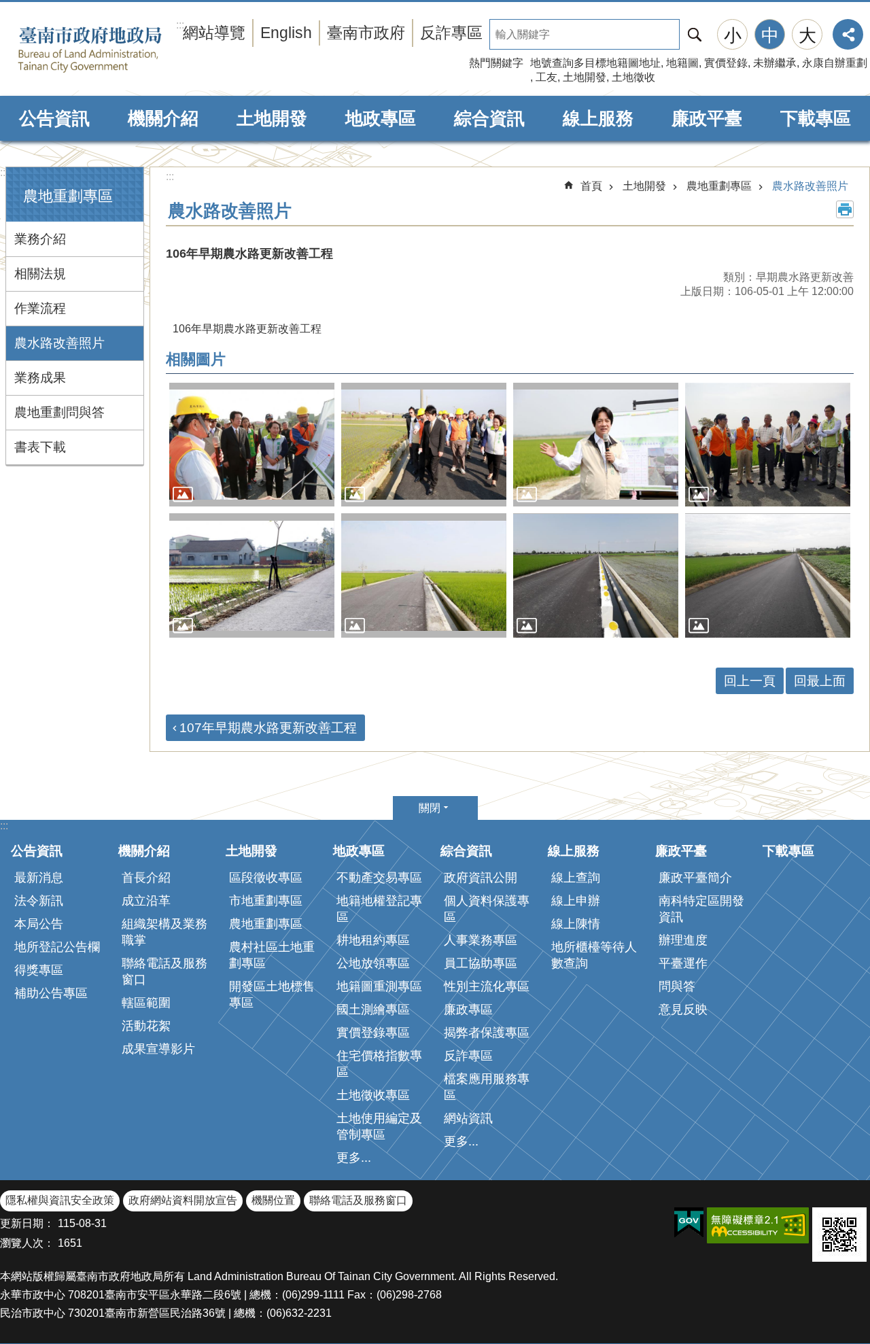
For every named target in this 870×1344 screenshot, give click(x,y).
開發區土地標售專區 (272, 995)
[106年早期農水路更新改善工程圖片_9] (839, 1234)
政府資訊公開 (480, 877)
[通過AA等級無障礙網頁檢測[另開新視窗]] (758, 1225)
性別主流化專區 (486, 986)
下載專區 (815, 118)
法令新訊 (38, 901)
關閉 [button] (429, 808)
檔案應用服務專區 (486, 1087)
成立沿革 (146, 901)
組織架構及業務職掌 (164, 932)
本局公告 (38, 924)
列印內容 (845, 209)
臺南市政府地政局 (110, 49)
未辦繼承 (775, 63)
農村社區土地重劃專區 (272, 955)
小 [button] (733, 35)
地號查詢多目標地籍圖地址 (595, 63)
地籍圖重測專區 (379, 986)
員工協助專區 (480, 963)
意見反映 (683, 1009)
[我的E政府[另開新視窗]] (688, 1223)
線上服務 (598, 118)
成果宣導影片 (158, 1049)
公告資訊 (54, 118)
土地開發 (584, 77)
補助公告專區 (51, 993)
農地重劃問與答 (59, 412)
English (286, 32)
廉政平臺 (707, 118)
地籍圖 (682, 63)
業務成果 (40, 378)
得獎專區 (38, 970)
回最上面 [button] (820, 681)
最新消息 (38, 877)
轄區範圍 (146, 1003)
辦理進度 (683, 940)
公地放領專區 (373, 963)
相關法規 (40, 273)
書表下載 (40, 447)
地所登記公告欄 (57, 947)
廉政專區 (468, 1009)
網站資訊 (468, 1118)
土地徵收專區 (373, 1095)
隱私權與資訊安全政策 (59, 1200)
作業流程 (40, 308)
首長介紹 (146, 877)
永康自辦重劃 (834, 63)
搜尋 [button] (694, 34)
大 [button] (807, 35)
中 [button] (770, 35)
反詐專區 (451, 32)
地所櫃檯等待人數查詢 (594, 955)
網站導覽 (214, 32)
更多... (353, 1158)
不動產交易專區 (379, 877)
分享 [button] (848, 34)
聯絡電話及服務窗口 (164, 971)
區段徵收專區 (265, 877)
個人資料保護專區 (486, 909)
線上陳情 (575, 924)
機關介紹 (163, 118)
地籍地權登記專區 (379, 909)
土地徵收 (633, 77)
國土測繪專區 (373, 1009)
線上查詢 (575, 877)
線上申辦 (575, 901)
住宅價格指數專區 (379, 1064)
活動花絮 (146, 1026)
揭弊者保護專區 (486, 1032)
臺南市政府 (366, 32)
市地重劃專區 (265, 901)
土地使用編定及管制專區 (379, 1126)
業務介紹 (40, 239)
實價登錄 (726, 63)
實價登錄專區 (373, 1032)
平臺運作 (683, 963)
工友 (546, 77)
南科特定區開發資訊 (701, 909)
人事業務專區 (480, 940)
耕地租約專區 (373, 940)
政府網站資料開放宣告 (182, 1200)
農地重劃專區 (719, 186)
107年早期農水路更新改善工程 (268, 728)
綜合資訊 (489, 118)
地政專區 (380, 118)
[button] (251, 444)
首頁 (591, 186)
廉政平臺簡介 (695, 877)
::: (4, 172)
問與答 (677, 986)
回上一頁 (750, 681)
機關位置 (273, 1200)
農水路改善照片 (59, 343)
